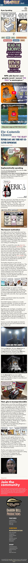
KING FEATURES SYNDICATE (12, 533)
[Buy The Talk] (14, 127)
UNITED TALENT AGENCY (12, 536)
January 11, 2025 (8, 145)
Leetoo (14, 561)
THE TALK (11, 524)
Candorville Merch (13, 546)
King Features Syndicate (16, 560)
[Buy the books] (14, 66)
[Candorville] (14, 2)
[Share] (22, 40)
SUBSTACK (13, 528)
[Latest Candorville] (8, 38)
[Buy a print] (7, 40)
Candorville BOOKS (13, 548)
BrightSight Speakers (12, 540)
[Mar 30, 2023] (3, 38)
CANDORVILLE (12, 520)
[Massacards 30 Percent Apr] (13, 38)
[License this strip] (21, 38)
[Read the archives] (14, 50)
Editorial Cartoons (13, 521)
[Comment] (16, 40)
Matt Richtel (19, 246)
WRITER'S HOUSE (13, 538)
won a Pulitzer (20, 255)
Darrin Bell (10, 559)
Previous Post (3, 478)
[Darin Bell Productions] (14, 506)
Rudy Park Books (12, 552)
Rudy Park (22, 245)
